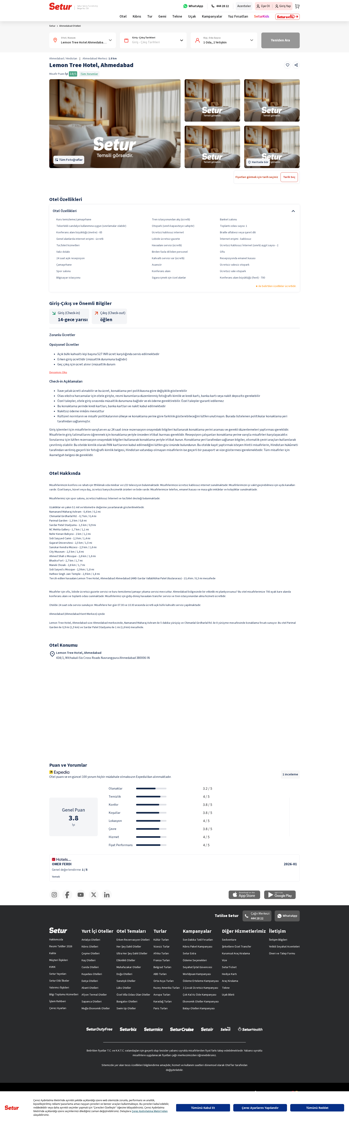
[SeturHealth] (250, 1029)
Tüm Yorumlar (89, 74)
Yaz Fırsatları (238, 16)
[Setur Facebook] (69, 899)
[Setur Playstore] (282, 898)
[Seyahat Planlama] (296, 6)
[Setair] (207, 1029)
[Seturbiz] (128, 1029)
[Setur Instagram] (55, 899)
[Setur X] (95, 899)
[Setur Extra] (287, 17)
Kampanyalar (212, 16)
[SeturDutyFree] (99, 1029)
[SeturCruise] (182, 1029)
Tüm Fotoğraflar (71, 160)
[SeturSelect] (226, 1029)
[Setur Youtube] (82, 899)
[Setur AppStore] (246, 898)
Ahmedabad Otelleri (70, 26)
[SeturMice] (153, 1029)
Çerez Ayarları (57, 1008)
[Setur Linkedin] (108, 899)
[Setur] (60, 6)
